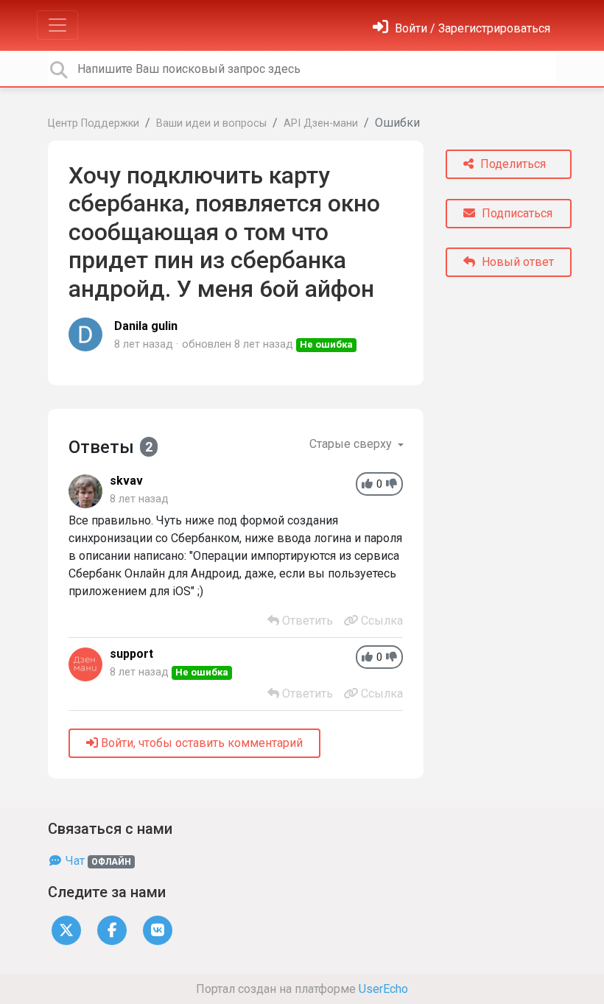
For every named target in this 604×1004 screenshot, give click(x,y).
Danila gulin (146, 326)
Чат (97, 861)
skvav (126, 481)
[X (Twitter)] (66, 929)
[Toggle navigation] (57, 25)
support (131, 654)
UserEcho (383, 989)
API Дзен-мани (321, 123)
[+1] (367, 484)
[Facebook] (112, 929)
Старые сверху (352, 444)
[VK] (157, 929)
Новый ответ (516, 262)
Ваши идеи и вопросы (211, 123)
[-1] (391, 484)
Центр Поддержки (93, 123)
